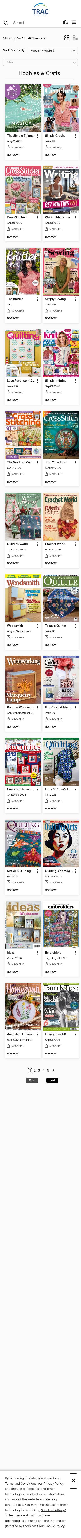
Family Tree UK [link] (55, 1034)
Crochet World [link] (55, 544)
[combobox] (32, 23)
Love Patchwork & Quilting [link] (21, 381)
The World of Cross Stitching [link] (21, 462)
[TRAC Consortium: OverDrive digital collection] (40, 9)
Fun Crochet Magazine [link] (59, 707)
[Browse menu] (74, 22)
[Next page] (53, 1070)
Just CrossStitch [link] (56, 462)
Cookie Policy (54, 1526)
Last (52, 1080)
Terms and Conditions (20, 1483)
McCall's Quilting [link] (19, 871)
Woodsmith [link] (15, 626)
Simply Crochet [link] (55, 136)
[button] (66, 39)
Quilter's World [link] (17, 544)
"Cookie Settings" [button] (53, 1510)
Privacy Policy (53, 1483)
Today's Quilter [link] (55, 626)
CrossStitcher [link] (16, 217)
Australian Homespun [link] (21, 1034)
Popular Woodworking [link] (21, 707)
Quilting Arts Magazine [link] (59, 871)
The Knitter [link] (15, 299)
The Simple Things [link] (20, 136)
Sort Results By (14, 50)
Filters (11, 62)
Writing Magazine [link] (57, 217)
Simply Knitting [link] (56, 381)
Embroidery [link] (53, 953)
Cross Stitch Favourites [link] (21, 789)
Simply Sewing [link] (55, 299)
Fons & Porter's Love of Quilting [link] (59, 789)
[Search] (6, 22)
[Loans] (65, 23)
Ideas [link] (11, 953)
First (32, 1080)
